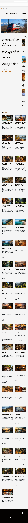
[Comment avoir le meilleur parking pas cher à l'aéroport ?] (20, 326)
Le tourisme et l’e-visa (19, 372)
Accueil (2, 8)
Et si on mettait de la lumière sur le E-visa (19, 394)
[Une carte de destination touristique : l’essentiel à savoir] (7, 492)
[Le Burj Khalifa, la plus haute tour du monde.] (7, 430)
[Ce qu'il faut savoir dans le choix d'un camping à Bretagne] (7, 305)
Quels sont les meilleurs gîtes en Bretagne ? (7, 290)
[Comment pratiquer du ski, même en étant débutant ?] (20, 118)
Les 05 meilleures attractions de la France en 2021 (20, 435)
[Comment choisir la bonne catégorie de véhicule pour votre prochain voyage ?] (24, 59)
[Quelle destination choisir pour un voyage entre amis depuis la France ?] (20, 264)
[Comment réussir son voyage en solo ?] (7, 159)
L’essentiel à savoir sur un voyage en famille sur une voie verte (7, 476)
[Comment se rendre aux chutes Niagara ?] (20, 409)
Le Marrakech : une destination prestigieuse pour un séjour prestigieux (20, 352)
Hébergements (5, 516)
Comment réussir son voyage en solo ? (6, 164)
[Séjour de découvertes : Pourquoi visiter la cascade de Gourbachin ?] (20, 201)
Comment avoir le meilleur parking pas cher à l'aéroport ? (20, 332)
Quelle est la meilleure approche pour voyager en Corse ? (7, 414)
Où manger (9, 517)
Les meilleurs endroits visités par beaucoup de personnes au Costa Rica (7, 269)
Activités (17, 516)
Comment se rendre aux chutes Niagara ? (19, 414)
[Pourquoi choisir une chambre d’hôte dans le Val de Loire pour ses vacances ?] (23, 92)
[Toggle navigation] (2, 4)
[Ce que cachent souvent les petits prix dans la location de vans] (23, 42)
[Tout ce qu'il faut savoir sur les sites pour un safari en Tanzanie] (7, 388)
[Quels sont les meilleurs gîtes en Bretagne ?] (7, 285)
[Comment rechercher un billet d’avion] (7, 347)
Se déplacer (21, 517)
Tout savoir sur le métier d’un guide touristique (7, 456)
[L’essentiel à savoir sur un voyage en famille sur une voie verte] (7, 471)
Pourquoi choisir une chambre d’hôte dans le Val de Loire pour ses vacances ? (23, 101)
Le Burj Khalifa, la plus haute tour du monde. (6, 435)
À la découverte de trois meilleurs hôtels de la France (19, 476)
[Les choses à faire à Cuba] (7, 326)
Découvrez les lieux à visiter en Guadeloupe (19, 227)
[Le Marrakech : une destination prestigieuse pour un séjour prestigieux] (20, 347)
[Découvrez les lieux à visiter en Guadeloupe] (20, 222)
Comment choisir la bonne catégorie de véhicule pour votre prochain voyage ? (24, 67)
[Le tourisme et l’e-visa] (20, 367)
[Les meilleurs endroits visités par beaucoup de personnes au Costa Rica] (7, 264)
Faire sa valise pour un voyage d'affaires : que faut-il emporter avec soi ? (20, 164)
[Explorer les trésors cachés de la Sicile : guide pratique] (23, 77)
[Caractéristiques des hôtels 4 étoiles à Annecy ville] (7, 367)
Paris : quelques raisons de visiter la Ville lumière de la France (20, 311)
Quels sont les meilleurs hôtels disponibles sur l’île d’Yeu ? (20, 185)
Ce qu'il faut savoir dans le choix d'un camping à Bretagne (7, 311)
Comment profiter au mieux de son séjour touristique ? (19, 143)
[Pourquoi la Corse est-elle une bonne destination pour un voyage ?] (7, 222)
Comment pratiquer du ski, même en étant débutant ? (20, 123)
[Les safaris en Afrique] (20, 243)
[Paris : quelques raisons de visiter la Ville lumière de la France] (20, 305)
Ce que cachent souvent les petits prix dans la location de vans (23, 50)
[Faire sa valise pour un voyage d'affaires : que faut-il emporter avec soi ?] (20, 159)
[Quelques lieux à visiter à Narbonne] (7, 201)
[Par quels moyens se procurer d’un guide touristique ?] (7, 138)
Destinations (13, 516)
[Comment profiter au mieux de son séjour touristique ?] (20, 138)
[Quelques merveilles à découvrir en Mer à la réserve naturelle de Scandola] (7, 243)
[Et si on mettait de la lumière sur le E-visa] (20, 388)
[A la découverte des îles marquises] (20, 285)
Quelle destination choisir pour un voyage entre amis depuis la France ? (20, 269)
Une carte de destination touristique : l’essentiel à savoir (7, 497)
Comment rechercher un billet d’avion (7, 352)
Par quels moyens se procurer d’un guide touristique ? (6, 143)
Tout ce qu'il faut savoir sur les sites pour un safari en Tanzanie (7, 394)
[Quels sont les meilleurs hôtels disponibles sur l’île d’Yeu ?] (20, 180)
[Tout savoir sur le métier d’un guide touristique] (7, 450)
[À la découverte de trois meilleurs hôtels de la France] (20, 471)
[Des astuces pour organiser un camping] (20, 450)
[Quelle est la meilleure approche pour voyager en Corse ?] (7, 409)
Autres (4, 8)
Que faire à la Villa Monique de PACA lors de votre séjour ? (7, 185)
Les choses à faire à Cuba (7, 331)
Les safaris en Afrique (19, 247)
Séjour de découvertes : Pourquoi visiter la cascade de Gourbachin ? (20, 206)
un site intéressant (9, 50)
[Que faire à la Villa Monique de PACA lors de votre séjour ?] (7, 180)
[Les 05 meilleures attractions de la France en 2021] (20, 430)
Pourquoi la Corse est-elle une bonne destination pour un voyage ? (7, 227)
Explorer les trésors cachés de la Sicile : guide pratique (23, 84)
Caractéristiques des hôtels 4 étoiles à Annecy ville (7, 373)
